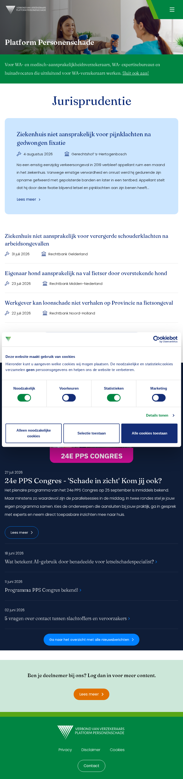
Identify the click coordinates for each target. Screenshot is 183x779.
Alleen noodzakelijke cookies (33, 433)
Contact (91, 766)
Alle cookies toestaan (149, 433)
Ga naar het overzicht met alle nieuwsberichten (89, 639)
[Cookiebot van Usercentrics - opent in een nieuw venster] (157, 339)
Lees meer (19, 532)
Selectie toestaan (91, 433)
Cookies (117, 750)
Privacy (65, 750)
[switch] (69, 398)
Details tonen (157, 415)
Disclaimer (90, 750)
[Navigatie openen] (171, 9)
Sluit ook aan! (135, 73)
